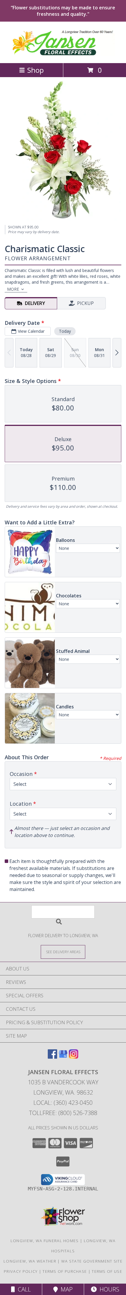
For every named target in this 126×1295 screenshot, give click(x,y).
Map (65, 1289)
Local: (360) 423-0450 (63, 1103)
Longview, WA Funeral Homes (45, 1240)
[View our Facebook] (52, 1056)
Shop (35, 70)
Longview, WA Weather (30, 1261)
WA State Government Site (91, 1261)
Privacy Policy (21, 1271)
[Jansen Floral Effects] (63, 54)
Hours (108, 1289)
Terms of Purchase (64, 1271)
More (13, 289)
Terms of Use (107, 1271)
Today (65, 331)
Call (23, 1289)
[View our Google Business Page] (63, 1056)
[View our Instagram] (73, 1056)
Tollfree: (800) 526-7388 (63, 1113)
